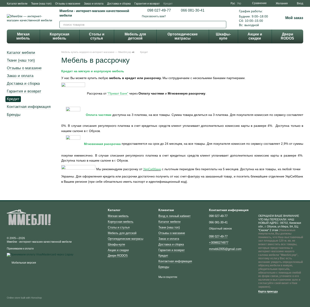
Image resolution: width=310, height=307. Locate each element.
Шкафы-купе (223, 36)
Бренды (13, 114)
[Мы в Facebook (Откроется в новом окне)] (209, 3)
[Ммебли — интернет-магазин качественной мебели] (29, 219)
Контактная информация (29, 107)
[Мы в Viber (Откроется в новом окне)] (225, 3)
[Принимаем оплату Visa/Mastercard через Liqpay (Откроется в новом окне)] (40, 254)
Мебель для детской (135, 36)
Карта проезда (268, 291)
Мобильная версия (23, 262)
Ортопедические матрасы (182, 36)
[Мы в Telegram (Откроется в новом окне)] (219, 3)
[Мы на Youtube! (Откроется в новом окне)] (214, 3)
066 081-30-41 (192, 10)
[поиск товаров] (222, 24)
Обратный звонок (220, 228)
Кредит (168, 3)
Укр (239, 3)
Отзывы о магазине (67, 3)
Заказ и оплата (93, 3)
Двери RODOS (287, 36)
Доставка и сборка (119, 3)
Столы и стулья (96, 36)
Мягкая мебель (23, 36)
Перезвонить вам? (154, 16)
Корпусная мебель (59, 36)
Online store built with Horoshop (24, 297)
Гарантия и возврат (147, 3)
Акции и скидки (255, 36)
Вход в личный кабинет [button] (174, 216)
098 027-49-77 (159, 10)
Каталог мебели (17, 3)
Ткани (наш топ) (41, 3)
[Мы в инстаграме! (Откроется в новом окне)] (203, 3)
